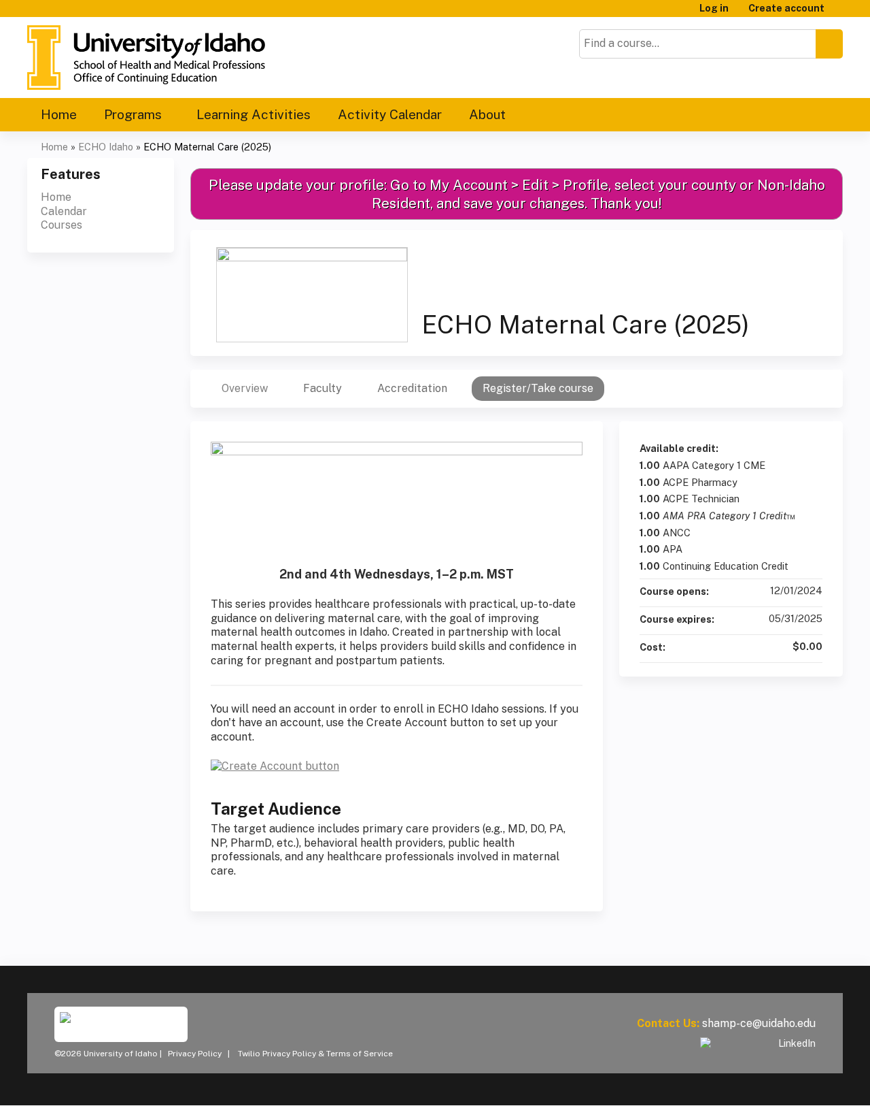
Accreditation (412, 388)
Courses (61, 224)
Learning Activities (253, 114)
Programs (133, 114)
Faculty (322, 388)
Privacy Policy (195, 1053)
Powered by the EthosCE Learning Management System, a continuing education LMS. (794, 1083)
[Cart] (839, 13)
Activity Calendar (390, 114)
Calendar (64, 211)
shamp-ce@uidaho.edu (759, 1023)
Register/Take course (538, 388)
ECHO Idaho (105, 146)
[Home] (146, 57)
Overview (245, 388)
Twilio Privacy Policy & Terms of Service (315, 1053)
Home (59, 114)
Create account (786, 8)
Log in (714, 8)
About (487, 114)
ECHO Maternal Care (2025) (207, 146)
